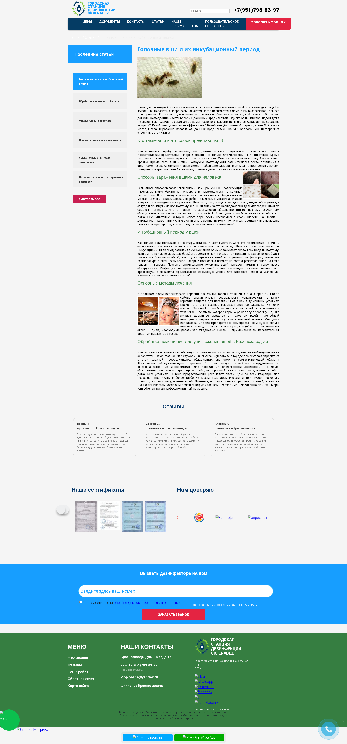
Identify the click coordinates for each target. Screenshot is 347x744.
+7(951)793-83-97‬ (256, 10)
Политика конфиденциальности (214, 709)
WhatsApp (207, 737)
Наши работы (79, 672)
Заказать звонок (268, 21)
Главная (75, 37)
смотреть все (89, 199)
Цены (87, 22)
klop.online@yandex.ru (139, 677)
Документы (109, 22)
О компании (78, 658)
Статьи (158, 22)
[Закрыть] (343, 721)
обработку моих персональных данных (147, 602)
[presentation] (73, 436)
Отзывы (75, 665)
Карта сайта (78, 686)
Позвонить (153, 737)
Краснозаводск (150, 686)
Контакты (136, 22)
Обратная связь (81, 679)
